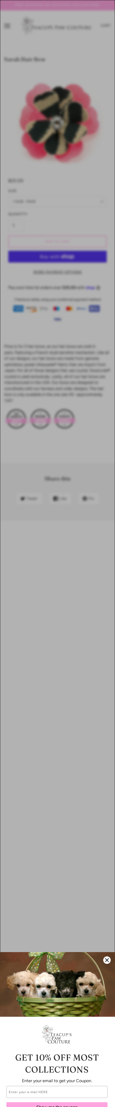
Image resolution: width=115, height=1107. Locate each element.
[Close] (107, 960)
